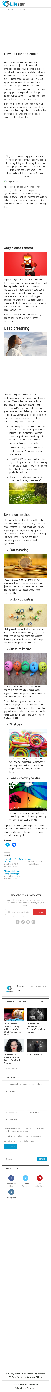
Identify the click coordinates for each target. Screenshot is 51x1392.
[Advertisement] (23, 32)
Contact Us (28, 1374)
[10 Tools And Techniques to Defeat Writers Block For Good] (37, 1014)
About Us (41, 1374)
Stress (28, 859)
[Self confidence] (37, 1045)
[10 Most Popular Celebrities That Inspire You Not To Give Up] (14, 1045)
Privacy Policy (14, 1374)
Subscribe (39, 912)
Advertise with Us (34, 1377)
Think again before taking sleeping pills (12, 872)
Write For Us (17, 1377)
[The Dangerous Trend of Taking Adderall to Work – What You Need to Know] (14, 1014)
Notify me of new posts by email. (20, 1141)
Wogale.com (31, 1388)
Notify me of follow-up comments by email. (24, 1136)
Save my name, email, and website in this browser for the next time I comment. (25, 1129)
